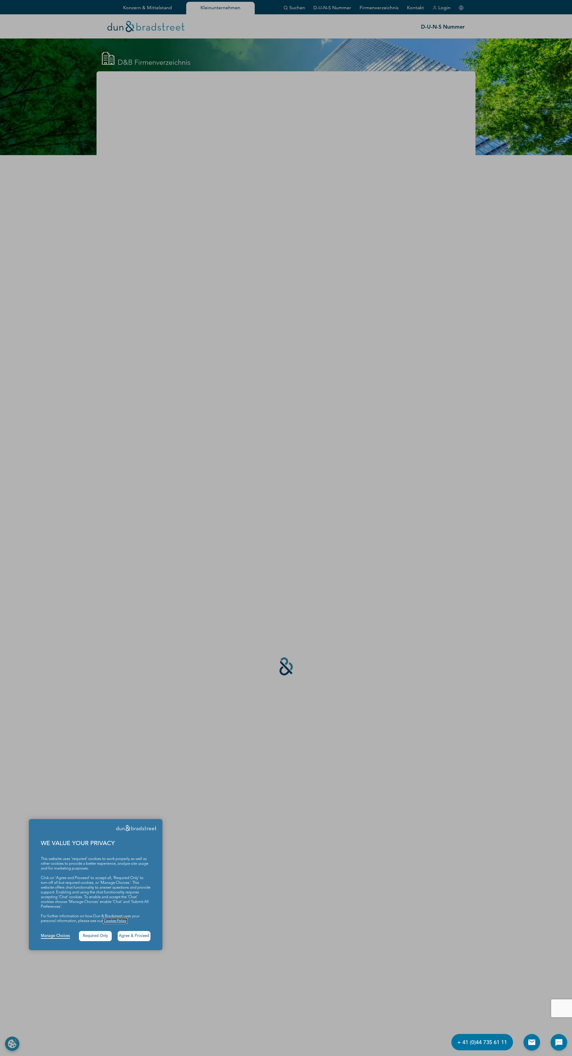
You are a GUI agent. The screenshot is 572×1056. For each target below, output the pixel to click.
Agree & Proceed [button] (134, 936)
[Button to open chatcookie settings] (559, 1042)
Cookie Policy (115, 921)
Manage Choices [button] (55, 936)
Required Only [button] (95, 936)
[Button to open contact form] (531, 1042)
